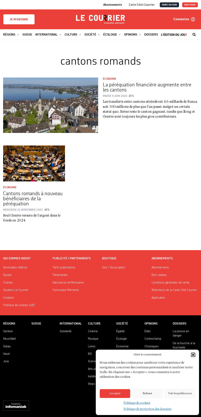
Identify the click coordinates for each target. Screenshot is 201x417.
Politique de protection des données (147, 409)
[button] (193, 355)
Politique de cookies (137, 403)
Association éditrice (15, 267)
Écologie (121, 338)
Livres (91, 346)
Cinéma (93, 331)
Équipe (7, 275)
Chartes (8, 282)
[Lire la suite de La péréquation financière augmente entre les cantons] (50, 105)
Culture (94, 323)
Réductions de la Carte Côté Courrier (174, 290)
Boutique (109, 258)
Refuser (147, 393)
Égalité (120, 331)
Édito (147, 331)
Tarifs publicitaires (64, 267)
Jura (6, 361)
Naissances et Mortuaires (68, 282)
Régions (9, 323)
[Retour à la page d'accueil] (100, 19)
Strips (91, 384)
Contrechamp (152, 338)
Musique (93, 338)
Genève (8, 331)
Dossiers (179, 323)
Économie (109, 79)
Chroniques (151, 346)
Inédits (92, 376)
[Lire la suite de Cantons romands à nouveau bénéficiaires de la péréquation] (34, 163)
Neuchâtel (9, 338)
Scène (92, 361)
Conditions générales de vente (170, 282)
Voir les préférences (180, 393)
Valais (7, 346)
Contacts (8, 297)
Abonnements (160, 267)
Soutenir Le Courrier (15, 290)
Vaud (6, 354)
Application (158, 297)
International (71, 323)
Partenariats (60, 275)
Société (122, 323)
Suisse (36, 323)
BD (90, 354)
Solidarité (65, 331)
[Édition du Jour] (174, 32)
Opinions (151, 323)
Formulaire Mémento (66, 290)
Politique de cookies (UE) (19, 305)
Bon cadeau (159, 275)
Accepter (115, 393)
